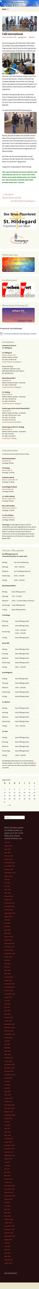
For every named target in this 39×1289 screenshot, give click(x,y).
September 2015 (9, 1236)
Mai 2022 (7, 967)
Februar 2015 (8, 1260)
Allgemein (23, 37)
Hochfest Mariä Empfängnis (24, 201)
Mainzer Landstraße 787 (10, 480)
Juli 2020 (7, 1041)
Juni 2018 (7, 1125)
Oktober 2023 (8, 910)
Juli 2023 (7, 920)
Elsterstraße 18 (7, 394)
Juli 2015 (7, 1243)
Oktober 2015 (8, 1233)
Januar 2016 (8, 1223)
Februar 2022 (8, 977)
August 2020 (8, 1038)
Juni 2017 (7, 1165)
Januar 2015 (8, 1263)
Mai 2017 (7, 1169)
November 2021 (9, 987)
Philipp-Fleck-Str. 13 (8, 517)
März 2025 (7, 852)
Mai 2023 (7, 927)
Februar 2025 (8, 856)
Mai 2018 (7, 1128)
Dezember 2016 (9, 1186)
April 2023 (7, 930)
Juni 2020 (7, 1044)
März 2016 (7, 1216)
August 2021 (8, 997)
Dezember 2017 (9, 1145)
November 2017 (9, 1149)
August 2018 (8, 1118)
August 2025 (8, 846)
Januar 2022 (8, 980)
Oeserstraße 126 (7, 489)
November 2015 (9, 1229)
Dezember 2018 (9, 1105)
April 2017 (7, 1172)
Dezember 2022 (9, 943)
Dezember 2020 (9, 1024)
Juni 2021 (7, 1004)
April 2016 (7, 1213)
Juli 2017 (7, 1162)
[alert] (19, 333)
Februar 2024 (8, 896)
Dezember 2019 (9, 1064)
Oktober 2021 (8, 990)
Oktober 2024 (8, 869)
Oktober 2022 (8, 950)
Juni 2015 (7, 1246)
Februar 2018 (8, 1139)
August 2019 (8, 1078)
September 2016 (9, 1196)
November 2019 (9, 1068)
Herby (32, 37)
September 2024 (9, 873)
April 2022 (7, 970)
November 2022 (9, 947)
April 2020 (7, 1051)
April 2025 (7, 849)
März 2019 (7, 1095)
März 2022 (7, 974)
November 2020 (9, 1027)
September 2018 (9, 1115)
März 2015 (7, 1256)
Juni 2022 (7, 964)
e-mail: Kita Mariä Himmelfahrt (11, 422)
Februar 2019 (8, 1098)
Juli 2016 (7, 1202)
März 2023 (7, 933)
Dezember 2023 (9, 903)
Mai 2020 (7, 1048)
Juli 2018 (7, 1122)
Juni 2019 (7, 1085)
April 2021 (7, 1011)
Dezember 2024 (9, 863)
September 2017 (9, 1155)
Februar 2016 (8, 1219)
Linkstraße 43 (6, 411)
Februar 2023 (8, 937)
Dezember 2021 (9, 984)
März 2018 (7, 1135)
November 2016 (9, 1189)
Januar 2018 (8, 1142)
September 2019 (9, 1075)
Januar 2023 (8, 940)
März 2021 (7, 1014)
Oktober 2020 (8, 1031)
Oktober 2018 (8, 1112)
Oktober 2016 (8, 1192)
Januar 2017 (8, 1182)
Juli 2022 (7, 960)
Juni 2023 (7, 923)
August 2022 (8, 957)
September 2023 (9, 913)
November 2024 (9, 866)
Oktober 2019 (8, 1071)
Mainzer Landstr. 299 (8, 355)
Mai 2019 (7, 1088)
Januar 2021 (8, 1021)
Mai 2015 (7, 1250)
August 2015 (8, 1239)
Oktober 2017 (8, 1152)
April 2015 (7, 1253)
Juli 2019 (7, 1081)
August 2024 (8, 876)
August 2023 (8, 916)
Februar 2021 (8, 1017)
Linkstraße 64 (6, 461)
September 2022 (9, 953)
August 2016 (8, 1199)
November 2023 (9, 906)
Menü (4, 9)
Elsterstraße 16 (7, 429)
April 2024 (7, 889)
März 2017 (7, 1176)
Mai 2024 (7, 886)
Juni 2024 (7, 883)
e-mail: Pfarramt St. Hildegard (11, 362)
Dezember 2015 (9, 1226)
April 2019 (7, 1091)
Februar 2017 (8, 1179)
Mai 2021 (7, 1007)
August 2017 (8, 1159)
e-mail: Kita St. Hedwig (9, 438)
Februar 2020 (8, 1058)
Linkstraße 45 (6, 380)
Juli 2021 (7, 1001)
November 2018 (9, 1108)
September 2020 (9, 1034)
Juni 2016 (7, 1206)
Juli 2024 (7, 879)
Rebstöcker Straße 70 (9, 508)
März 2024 (7, 893)
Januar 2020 (8, 1061)
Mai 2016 (7, 1209)
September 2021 (9, 994)
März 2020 (7, 1054)
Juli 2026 (7, 842)
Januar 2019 (8, 1101)
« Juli (9, 805)
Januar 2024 (8, 900)
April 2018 (7, 1132)
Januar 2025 (8, 859)
